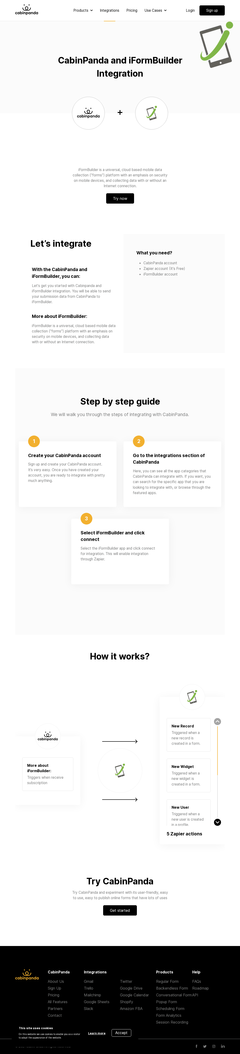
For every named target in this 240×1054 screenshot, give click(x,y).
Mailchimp (92, 995)
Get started (120, 910)
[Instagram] (213, 1046)
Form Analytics (168, 1015)
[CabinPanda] (26, 10)
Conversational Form (174, 995)
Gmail (88, 981)
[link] (83, 10)
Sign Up (54, 988)
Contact (55, 1015)
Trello (88, 988)
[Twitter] (205, 1046)
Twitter (126, 981)
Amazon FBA (131, 1008)
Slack (88, 1008)
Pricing (53, 995)
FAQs (196, 981)
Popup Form (166, 1001)
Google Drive (131, 988)
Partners (55, 1008)
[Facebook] (196, 1046)
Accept (121, 1032)
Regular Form (167, 981)
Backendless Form (172, 988)
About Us (56, 981)
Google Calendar (134, 995)
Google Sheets (96, 1001)
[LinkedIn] (223, 1046)
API (195, 995)
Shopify (126, 1001)
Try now (120, 198)
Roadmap (200, 988)
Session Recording (172, 1022)
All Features (58, 1001)
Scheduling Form (170, 1008)
